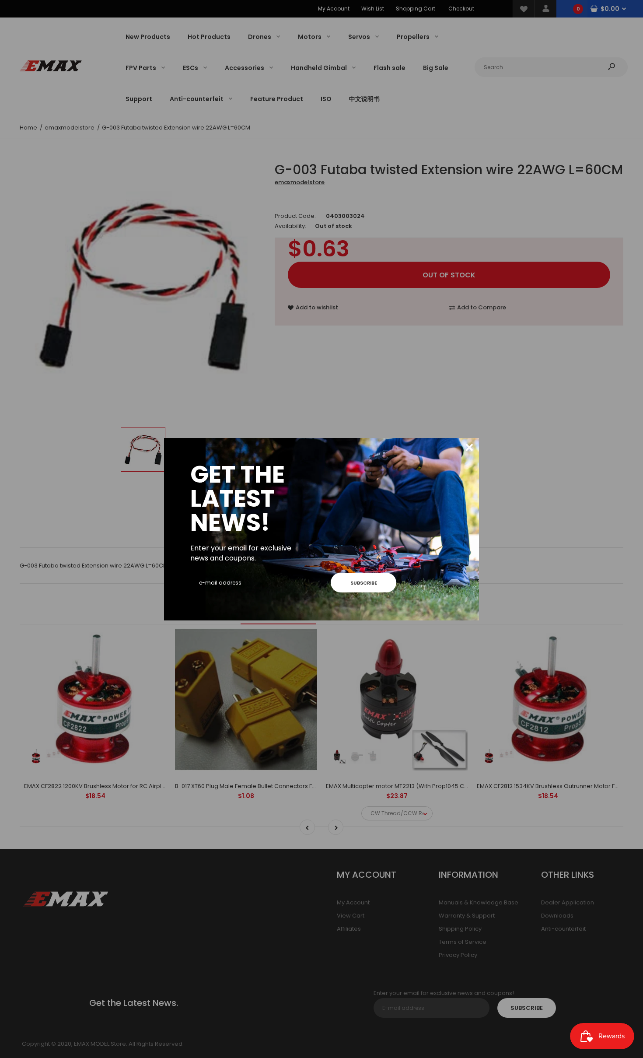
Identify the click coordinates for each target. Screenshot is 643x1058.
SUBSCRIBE (363, 582)
